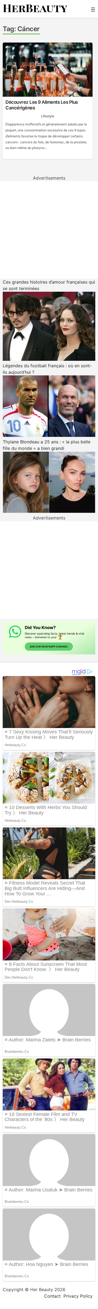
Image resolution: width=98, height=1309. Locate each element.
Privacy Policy (78, 1296)
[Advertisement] (49, 230)
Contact (52, 1296)
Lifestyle (47, 116)
